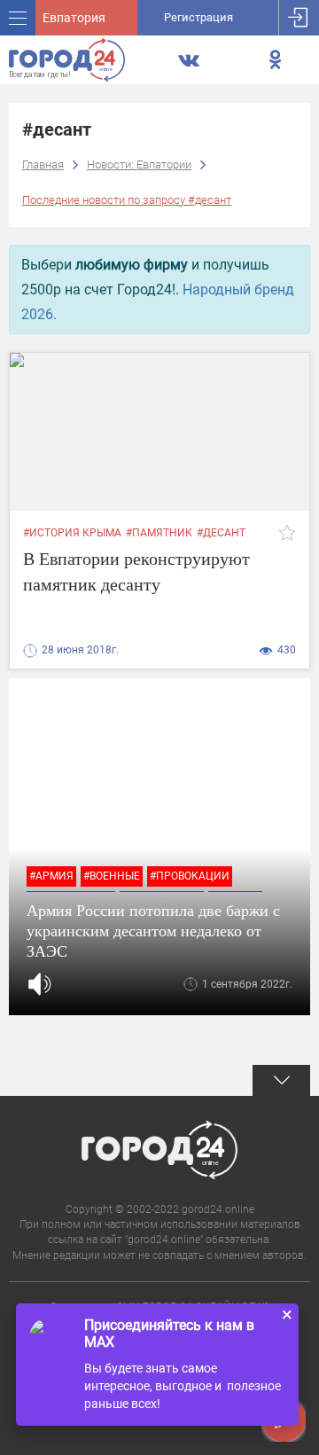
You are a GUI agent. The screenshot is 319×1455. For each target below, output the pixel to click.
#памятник (159, 533)
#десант (221, 533)
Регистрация (198, 17)
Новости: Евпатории (139, 164)
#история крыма (72, 533)
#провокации (190, 876)
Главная (43, 164)
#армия (51, 876)
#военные (111, 876)
